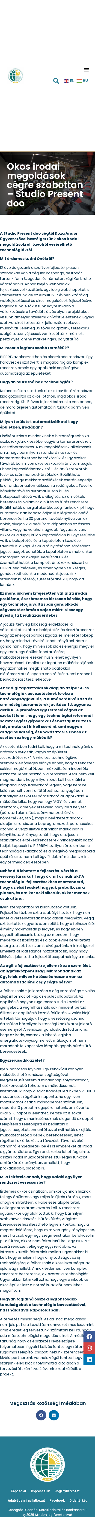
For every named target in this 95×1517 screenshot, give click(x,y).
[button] (86, 69)
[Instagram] (89, 1348)
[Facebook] (89, 1336)
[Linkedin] (89, 1359)
